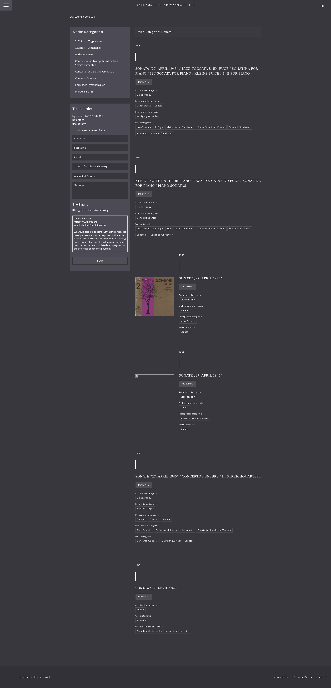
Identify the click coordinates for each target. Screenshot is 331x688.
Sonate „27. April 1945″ (200, 278)
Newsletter (281, 677)
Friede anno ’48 (84, 91)
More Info (143, 81)
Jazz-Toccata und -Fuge (150, 127)
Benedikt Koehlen (147, 217)
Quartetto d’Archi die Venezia (214, 530)
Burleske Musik (84, 54)
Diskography (144, 94)
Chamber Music (145, 631)
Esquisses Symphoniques (90, 84)
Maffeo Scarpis (145, 508)
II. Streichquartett (170, 540)
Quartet (154, 519)
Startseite (76, 16)
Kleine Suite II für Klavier (211, 127)
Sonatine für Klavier (162, 133)
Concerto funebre (85, 78)
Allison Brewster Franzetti (195, 418)
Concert (141, 519)
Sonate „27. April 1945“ (200, 375)
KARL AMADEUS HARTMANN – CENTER (165, 5)
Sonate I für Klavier (239, 127)
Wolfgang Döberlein (148, 116)
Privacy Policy (303, 677)
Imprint (323, 677)
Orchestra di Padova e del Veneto (175, 530)
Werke (140, 609)
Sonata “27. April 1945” (156, 588)
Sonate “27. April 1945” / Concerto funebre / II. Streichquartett (198, 476)
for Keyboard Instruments (173, 631)
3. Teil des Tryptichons (88, 41)
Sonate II (142, 133)
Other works (144, 105)
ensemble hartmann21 (35, 677)
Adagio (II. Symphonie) (88, 47)
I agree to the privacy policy (91, 210)
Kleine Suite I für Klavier (180, 127)
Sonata (159, 105)
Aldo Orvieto (187, 321)
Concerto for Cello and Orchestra (94, 71)
